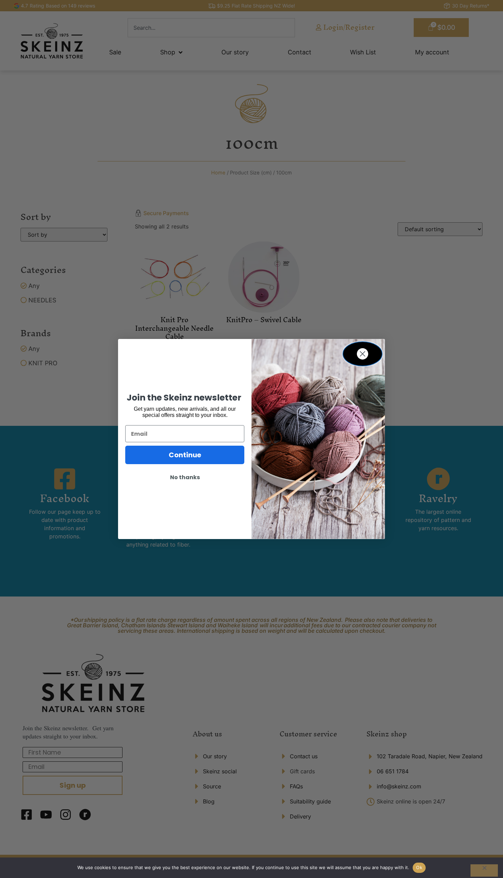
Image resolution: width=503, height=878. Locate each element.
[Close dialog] (362, 354)
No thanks (185, 477)
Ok (419, 867)
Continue (185, 455)
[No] (484, 870)
